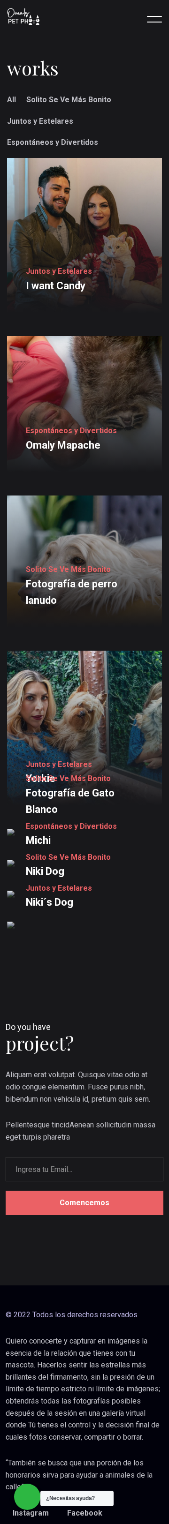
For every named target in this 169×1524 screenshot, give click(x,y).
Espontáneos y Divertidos (52, 142)
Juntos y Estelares (40, 121)
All (11, 99)
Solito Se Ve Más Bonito (68, 99)
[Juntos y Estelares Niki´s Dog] (84, 925)
